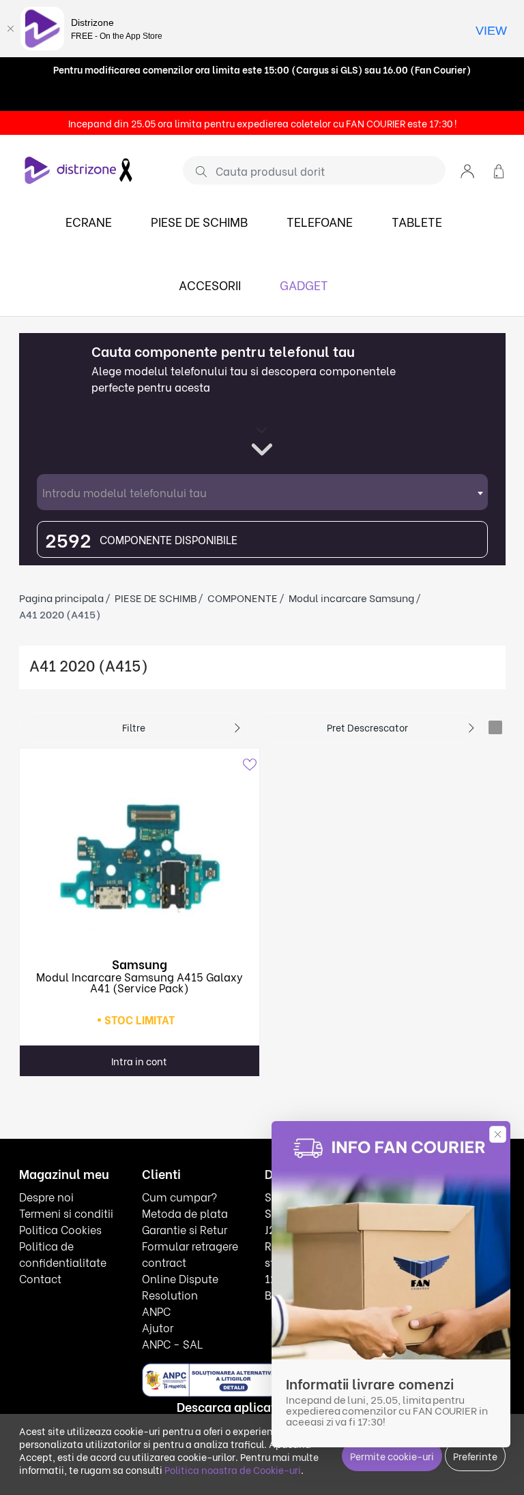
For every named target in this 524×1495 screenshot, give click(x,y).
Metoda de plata (185, 1213)
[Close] (10, 29)
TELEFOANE (320, 221)
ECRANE (89, 221)
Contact (40, 1278)
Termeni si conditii (66, 1213)
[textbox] (262, 492)
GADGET (304, 284)
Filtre (133, 727)
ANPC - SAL (172, 1343)
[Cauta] (196, 171)
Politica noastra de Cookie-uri (232, 1469)
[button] (467, 170)
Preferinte (475, 1456)
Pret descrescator (367, 727)
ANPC (156, 1311)
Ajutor (157, 1327)
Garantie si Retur (184, 1229)
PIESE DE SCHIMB (199, 221)
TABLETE (417, 221)
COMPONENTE (242, 597)
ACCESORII (210, 284)
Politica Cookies (60, 1229)
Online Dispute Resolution (180, 1286)
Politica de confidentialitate (62, 1254)
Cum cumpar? (179, 1196)
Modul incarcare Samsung (351, 597)
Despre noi (46, 1196)
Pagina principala (61, 597)
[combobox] (262, 492)
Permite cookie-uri (392, 1456)
